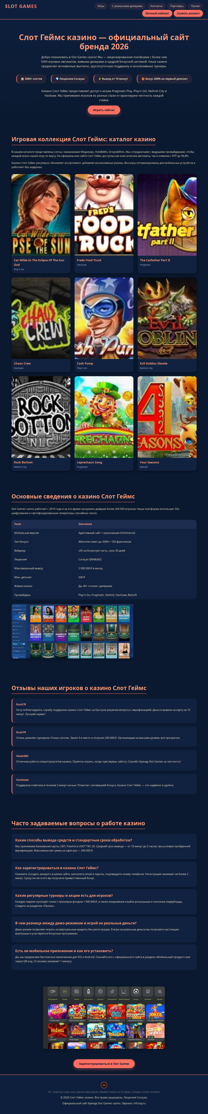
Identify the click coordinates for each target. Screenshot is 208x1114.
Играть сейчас (104, 110)
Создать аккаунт (188, 13)
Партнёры (176, 6)
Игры (101, 6)
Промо (195, 6)
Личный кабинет (157, 13)
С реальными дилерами (127, 6)
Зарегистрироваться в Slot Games (104, 1064)
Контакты (156, 6)
